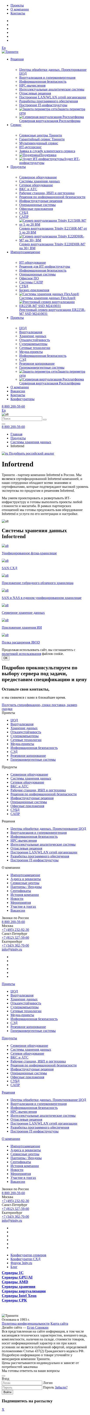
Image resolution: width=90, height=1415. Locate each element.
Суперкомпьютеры (33, 344)
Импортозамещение (25, 252)
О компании (19, 9)
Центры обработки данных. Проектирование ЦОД (48, 829)
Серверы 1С (13, 1272)
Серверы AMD (15, 1282)
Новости (16, 898)
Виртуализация (30, 332)
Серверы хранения (18, 1286)
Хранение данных (32, 336)
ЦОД (23, 328)
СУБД (23, 213)
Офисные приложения (36, 209)
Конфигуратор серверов (28, 1255)
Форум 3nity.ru (21, 1263)
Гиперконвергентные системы (41, 367)
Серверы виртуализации (24, 1291)
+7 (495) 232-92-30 (15, 930)
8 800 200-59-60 (13, 406)
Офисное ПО (29, 278)
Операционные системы (37, 205)
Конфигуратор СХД (25, 1259)
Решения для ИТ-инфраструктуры (44, 266)
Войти (7, 1392)
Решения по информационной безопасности (52, 197)
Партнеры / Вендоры (26, 887)
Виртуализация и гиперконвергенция (47, 77)
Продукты (18, 167)
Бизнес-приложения (34, 290)
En (4, 48)
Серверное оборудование (38, 177)
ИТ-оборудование (32, 262)
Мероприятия (20, 902)
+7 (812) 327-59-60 (15, 937)
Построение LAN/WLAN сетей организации (52, 97)
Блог (13, 1267)
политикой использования (21, 654)
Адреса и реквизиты (25, 879)
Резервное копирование (37, 363)
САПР (24, 216)
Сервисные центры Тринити (40, 135)
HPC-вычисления (32, 85)
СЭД (22, 359)
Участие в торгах (23, 906)
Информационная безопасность (42, 81)
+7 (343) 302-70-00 (15, 945)
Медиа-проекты (31, 352)
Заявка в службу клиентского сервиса (47, 151)
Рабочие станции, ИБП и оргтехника (46, 193)
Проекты (17, 5)
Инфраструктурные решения (40, 201)
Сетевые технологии (34, 348)
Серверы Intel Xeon (19, 1295)
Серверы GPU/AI (17, 1277)
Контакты (17, 13)
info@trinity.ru (12, 949)
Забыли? (61, 1387)
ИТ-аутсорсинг (30, 147)
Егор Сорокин (37, 1327)
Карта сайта (59, 1323)
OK (5, 658)
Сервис (15, 125)
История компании (24, 895)
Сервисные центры (24, 883)
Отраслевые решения (35, 93)
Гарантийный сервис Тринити (42, 139)
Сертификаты (20, 891)
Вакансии (17, 391)
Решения (17, 59)
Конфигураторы (22, 399)
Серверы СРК (14, 1300)
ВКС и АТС (28, 189)
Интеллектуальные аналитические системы (51, 89)
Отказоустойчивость (34, 340)
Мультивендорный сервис (38, 143)
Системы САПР (31, 282)
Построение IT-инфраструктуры (43, 105)
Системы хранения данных (39, 181)
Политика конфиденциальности (26, 1323)
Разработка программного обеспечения (48, 101)
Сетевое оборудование (36, 185)
